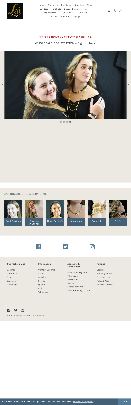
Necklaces (12, 273)
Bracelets (97, 221)
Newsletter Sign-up (77, 272)
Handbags (12, 284)
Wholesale (43, 292)
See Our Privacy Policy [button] (83, 402)
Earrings (11, 270)
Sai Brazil (17, 315)
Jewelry (42, 277)
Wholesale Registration (78, 290)
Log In (70, 283)
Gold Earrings (13, 221)
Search (100, 270)
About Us (42, 273)
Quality (41, 284)
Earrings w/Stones (34, 222)
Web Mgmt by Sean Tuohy (33, 315)
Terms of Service (105, 284)
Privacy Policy (103, 277)
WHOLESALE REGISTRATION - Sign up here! (65, 43)
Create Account (75, 286)
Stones (41, 281)
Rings (9, 277)
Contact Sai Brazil (47, 270)
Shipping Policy (104, 273)
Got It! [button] (124, 402)
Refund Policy (103, 281)
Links (40, 288)
